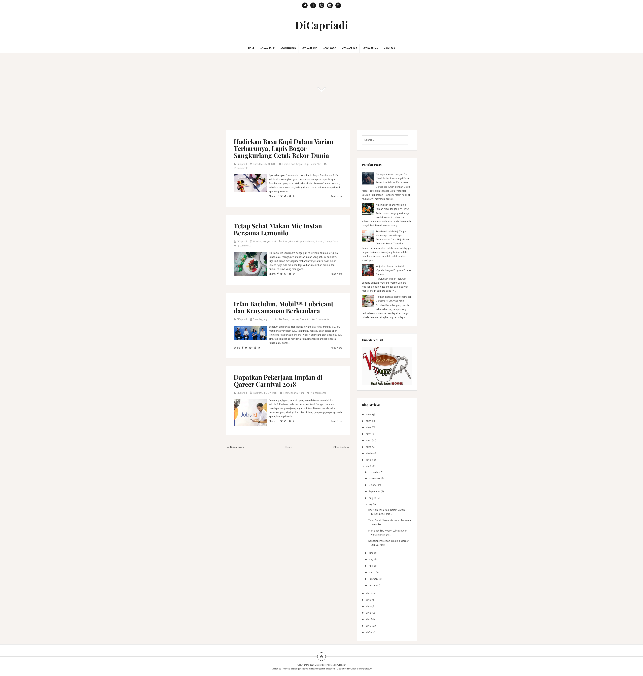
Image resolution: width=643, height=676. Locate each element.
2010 (369, 626)
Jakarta (294, 393)
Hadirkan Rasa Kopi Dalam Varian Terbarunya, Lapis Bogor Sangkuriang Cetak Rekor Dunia (284, 148)
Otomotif (304, 319)
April (371, 566)
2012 (369, 613)
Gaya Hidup (302, 164)
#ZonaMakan (288, 48)
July (371, 504)
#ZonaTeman (370, 48)
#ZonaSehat (349, 48)
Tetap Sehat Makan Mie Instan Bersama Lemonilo (278, 229)
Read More (336, 196)
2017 (368, 593)
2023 (369, 434)
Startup (319, 242)
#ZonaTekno (309, 48)
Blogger (342, 665)
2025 (369, 421)
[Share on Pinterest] (290, 196)
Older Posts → (341, 447)
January (373, 585)
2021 (369, 447)
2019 (369, 460)
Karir (301, 393)
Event (285, 164)
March (372, 572)
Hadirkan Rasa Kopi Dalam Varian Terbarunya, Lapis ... (386, 512)
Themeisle (287, 669)
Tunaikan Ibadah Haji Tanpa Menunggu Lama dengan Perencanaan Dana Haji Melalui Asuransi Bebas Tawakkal (392, 238)
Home (251, 48)
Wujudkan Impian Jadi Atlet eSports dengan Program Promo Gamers (393, 270)
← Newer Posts (235, 447)
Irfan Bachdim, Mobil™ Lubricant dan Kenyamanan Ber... (387, 533)
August (373, 498)
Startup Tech (331, 242)
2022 (369, 440)
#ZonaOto (329, 48)
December (375, 472)
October (373, 485)
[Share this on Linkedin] (294, 196)
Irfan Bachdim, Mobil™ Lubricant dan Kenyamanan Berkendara (283, 307)
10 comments (241, 168)
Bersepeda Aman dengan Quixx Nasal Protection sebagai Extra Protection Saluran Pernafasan (393, 178)
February (374, 579)
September (375, 492)
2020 (369, 453)
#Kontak (389, 48)
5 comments (245, 246)
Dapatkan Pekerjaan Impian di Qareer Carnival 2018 (278, 380)
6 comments (323, 319)
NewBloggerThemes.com (323, 669)
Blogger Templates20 (361, 669)
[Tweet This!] (281, 196)
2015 (369, 600)
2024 (369, 427)
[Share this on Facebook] (277, 196)
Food (292, 164)
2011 (368, 619)
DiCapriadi (321, 25)
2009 (369, 632)
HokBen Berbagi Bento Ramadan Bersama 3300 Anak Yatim (394, 299)
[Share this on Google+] (285, 196)
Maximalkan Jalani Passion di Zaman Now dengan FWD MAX (392, 207)
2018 (369, 466)
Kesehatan (308, 242)
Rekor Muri (315, 164)
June (371, 553)
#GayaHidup (267, 48)
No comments (319, 393)
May (371, 559)
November (375, 478)
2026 (369, 414)
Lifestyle (294, 319)
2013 (368, 606)
